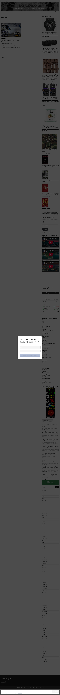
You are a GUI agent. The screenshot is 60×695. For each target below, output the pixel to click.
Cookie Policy (20, 693)
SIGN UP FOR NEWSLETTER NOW (30, 355)
